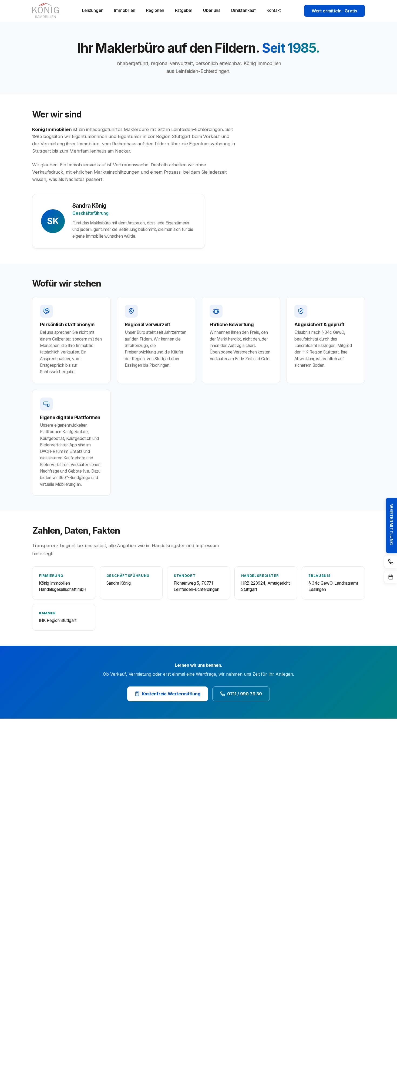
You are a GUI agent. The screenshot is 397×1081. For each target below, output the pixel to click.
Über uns (211, 10)
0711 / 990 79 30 (244, 693)
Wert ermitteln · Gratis (334, 11)
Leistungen (92, 10)
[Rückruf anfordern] (390, 561)
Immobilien (124, 10)
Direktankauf (243, 10)
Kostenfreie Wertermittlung (171, 693)
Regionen (155, 10)
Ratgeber (184, 10)
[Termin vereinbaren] (390, 576)
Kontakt (274, 10)
